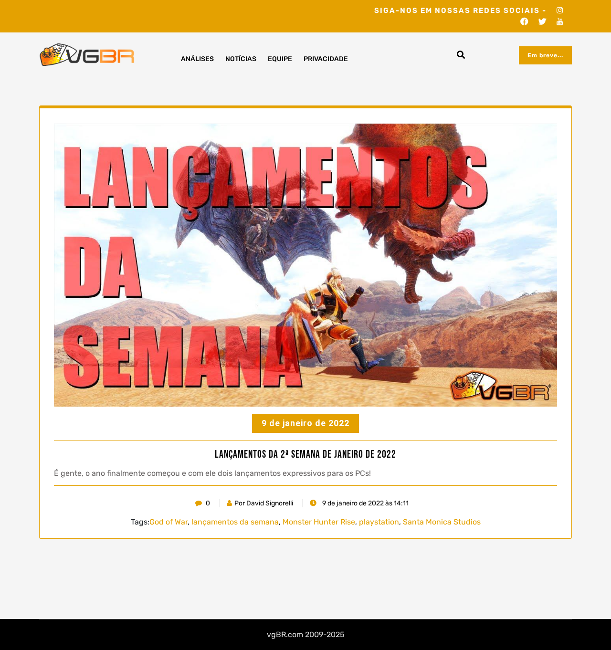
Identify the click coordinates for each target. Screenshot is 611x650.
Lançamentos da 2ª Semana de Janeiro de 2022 (305, 455)
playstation (379, 521)
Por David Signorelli (263, 503)
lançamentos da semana (235, 521)
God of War (168, 521)
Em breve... (545, 55)
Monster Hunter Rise (319, 521)
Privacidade (326, 59)
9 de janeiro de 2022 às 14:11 (365, 503)
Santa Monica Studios (442, 521)
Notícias (240, 59)
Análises (197, 59)
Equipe (280, 59)
